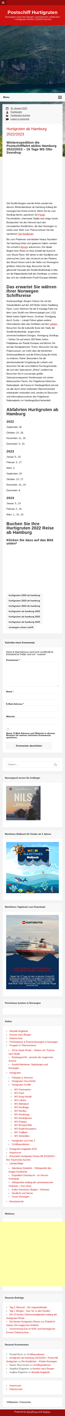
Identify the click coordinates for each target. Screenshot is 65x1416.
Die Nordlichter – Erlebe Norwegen (39, 1361)
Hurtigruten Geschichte (24, 1081)
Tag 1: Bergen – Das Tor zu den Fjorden (29, 1311)
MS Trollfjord (20, 1132)
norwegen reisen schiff (21, 627)
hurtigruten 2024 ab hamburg (24, 606)
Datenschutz (16, 1038)
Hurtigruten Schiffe (21, 1084)
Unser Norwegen (20, 1196)
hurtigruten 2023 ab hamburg (24, 601)
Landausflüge (16, 1163)
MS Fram (19, 1093)
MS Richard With (23, 1125)
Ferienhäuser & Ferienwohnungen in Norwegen (33, 1042)
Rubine (46, 1412)
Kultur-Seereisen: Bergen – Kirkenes (30, 1189)
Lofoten (53, 324)
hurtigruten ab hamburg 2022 (24, 611)
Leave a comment (20, 119)
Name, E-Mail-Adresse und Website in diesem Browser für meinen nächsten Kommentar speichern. (30, 735)
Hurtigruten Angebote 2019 (23, 1149)
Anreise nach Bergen (20, 1034)
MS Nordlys (20, 1111)
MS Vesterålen (22, 1136)
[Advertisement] (32, 59)
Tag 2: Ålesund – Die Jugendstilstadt (28, 1307)
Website (10, 717)
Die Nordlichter (26, 233)
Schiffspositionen (20, 1144)
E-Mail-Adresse (15, 704)
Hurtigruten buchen (20, 115)
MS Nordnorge (22, 1114)
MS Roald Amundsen (25, 1128)
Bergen (24, 247)
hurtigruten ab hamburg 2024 (24, 622)
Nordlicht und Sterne (22, 1193)
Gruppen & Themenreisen (22, 1045)
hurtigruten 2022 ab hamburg (24, 595)
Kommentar (13, 660)
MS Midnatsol (21, 1103)
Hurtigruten (16, 112)
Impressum (15, 1152)
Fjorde (41, 214)
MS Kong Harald (22, 1096)
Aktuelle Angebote (18, 1031)
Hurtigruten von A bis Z (23, 1140)
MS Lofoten (20, 1100)
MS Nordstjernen (23, 1118)
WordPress (32, 1412)
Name (10, 692)
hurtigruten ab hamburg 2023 (24, 617)
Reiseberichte (16, 1201)
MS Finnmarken (22, 1089)
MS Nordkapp (21, 1107)
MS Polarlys (20, 1121)
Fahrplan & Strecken (22, 1077)
